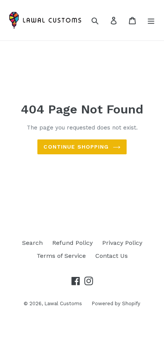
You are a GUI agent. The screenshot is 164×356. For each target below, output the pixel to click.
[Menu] (151, 20)
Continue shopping (76, 147)
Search (32, 242)
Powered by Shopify (116, 303)
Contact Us (111, 255)
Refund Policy (72, 242)
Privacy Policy (122, 242)
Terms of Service (61, 255)
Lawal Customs (63, 303)
